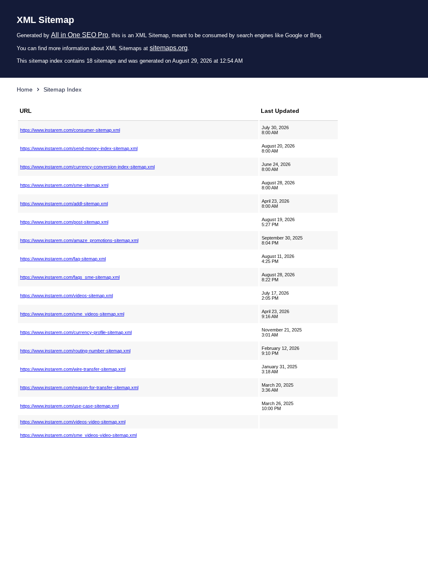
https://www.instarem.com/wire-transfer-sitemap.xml (72, 369)
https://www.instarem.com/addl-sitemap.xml (64, 203)
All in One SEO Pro (79, 34)
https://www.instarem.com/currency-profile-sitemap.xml (76, 332)
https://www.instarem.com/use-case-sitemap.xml (69, 405)
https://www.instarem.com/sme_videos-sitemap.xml (72, 313)
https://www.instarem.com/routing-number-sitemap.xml (75, 350)
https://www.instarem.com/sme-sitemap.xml (64, 185)
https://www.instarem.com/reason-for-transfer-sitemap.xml (79, 387)
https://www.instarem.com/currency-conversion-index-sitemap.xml (87, 166)
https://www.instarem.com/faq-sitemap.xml (63, 258)
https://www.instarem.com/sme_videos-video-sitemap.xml (78, 435)
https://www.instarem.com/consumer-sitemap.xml (70, 130)
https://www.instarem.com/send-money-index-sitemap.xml (79, 148)
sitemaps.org (169, 47)
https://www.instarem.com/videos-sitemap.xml (66, 295)
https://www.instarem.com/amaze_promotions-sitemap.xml (79, 240)
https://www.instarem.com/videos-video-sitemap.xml (72, 421)
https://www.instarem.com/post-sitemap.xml (64, 221)
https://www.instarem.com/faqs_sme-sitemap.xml (70, 277)
